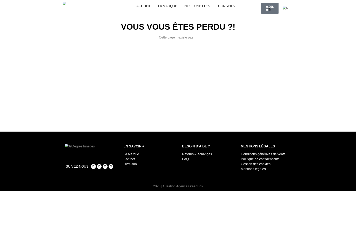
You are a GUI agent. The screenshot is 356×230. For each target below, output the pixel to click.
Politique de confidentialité (260, 159)
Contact (129, 159)
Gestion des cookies (256, 164)
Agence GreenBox (189, 186)
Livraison (130, 164)
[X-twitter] (105, 166)
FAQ (185, 159)
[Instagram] (93, 166)
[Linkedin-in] (111, 166)
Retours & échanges (197, 154)
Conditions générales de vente (263, 154)
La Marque (131, 154)
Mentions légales (253, 169)
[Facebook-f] (99, 166)
